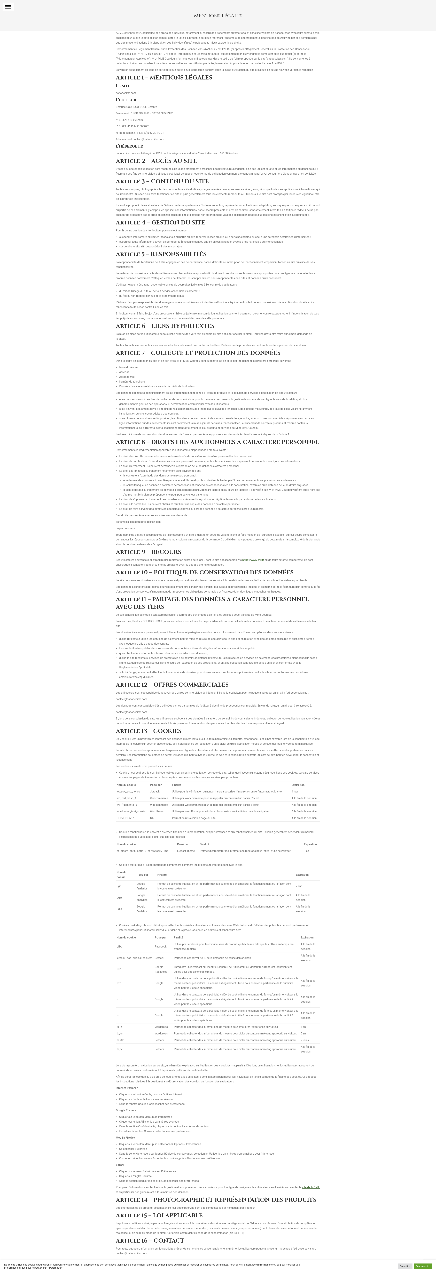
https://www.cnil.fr (253, 560)
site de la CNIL (311, 1187)
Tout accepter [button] (423, 1266)
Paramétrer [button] (405, 1266)
